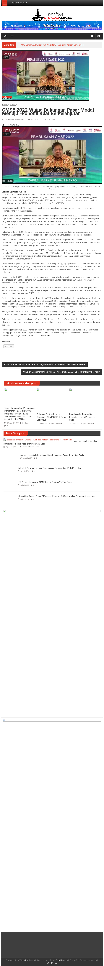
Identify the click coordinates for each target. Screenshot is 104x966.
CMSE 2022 (38, 119)
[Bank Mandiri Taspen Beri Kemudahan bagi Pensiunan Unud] (84, 400)
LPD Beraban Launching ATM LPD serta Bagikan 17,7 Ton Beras (30, 883)
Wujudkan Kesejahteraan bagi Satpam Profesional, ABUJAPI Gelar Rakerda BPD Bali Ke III (61, 372)
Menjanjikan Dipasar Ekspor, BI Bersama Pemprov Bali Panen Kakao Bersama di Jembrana (56, 895)
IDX (44, 119)
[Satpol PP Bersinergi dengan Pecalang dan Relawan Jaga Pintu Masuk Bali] (10, 670)
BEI (32, 119)
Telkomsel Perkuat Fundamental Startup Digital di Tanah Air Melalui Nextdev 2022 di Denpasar (45, 364)
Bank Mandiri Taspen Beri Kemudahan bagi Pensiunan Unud (82, 417)
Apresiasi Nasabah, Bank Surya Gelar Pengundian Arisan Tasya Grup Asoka (35, 657)
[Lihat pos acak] (99, 36)
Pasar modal (51, 119)
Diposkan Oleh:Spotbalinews (14, 119)
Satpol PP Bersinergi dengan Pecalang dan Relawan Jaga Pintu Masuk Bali (50, 668)
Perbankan (7, 97)
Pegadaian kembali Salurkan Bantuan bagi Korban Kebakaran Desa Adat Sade (54, 45)
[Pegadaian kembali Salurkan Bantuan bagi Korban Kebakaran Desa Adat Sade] (38, 440)
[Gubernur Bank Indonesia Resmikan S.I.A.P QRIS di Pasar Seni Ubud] (52, 400)
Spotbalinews (26, 423)
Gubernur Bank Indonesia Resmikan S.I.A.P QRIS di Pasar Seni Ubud (51, 417)
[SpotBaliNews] (5, 36)
